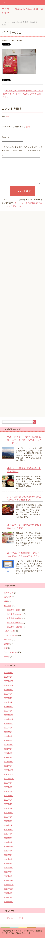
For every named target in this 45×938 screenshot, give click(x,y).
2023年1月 (8, 711)
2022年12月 (9, 715)
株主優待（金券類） (15, 627)
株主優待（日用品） (15, 623)
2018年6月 (8, 855)
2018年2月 (8, 872)
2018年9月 (8, 851)
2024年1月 (8, 677)
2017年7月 (8, 902)
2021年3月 (8, 762)
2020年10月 (9, 779)
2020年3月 (8, 808)
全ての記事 (8, 593)
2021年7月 (8, 745)
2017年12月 (9, 880)
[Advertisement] (22, 316)
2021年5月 (8, 753)
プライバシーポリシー (16, 918)
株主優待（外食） (14, 610)
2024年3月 (8, 673)
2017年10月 (9, 889)
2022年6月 (8, 728)
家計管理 (7, 640)
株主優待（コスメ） (15, 614)
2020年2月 (8, 813)
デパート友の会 (10, 635)
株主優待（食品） (14, 618)
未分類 (7, 657)
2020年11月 (9, 774)
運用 (6, 601)
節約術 (7, 644)
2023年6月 (8, 694)
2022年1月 (8, 741)
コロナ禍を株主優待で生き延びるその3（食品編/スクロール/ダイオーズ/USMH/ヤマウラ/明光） (23, 94)
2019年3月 (8, 834)
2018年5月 (8, 859)
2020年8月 (8, 787)
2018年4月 (8, 864)
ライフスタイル (10, 652)
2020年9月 (8, 783)
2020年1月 (8, 817)
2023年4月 (8, 698)
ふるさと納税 (9, 631)
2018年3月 (8, 868)
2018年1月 (8, 876)
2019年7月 (8, 825)
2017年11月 (9, 885)
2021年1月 (8, 766)
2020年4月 (8, 804)
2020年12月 (9, 770)
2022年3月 (8, 736)
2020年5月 (8, 800)
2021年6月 (8, 749)
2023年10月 (9, 685)
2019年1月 (8, 842)
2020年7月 (8, 791)
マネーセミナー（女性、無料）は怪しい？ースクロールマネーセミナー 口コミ (24, 440)
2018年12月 (9, 847)
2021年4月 (8, 757)
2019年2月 (8, 838)
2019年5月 (8, 830)
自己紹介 (7, 597)
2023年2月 (8, 707)
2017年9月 (8, 893)
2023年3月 (8, 702)
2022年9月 (8, 724)
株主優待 (7, 606)
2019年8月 (8, 821)
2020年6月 (8, 796)
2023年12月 (9, 681)
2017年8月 (8, 897)
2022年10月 (9, 719)
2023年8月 (8, 690)
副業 (6, 648)
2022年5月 (8, 732)
